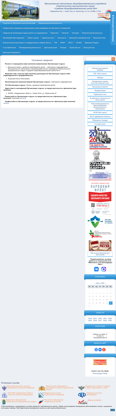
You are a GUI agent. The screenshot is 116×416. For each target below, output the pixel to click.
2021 (105, 318)
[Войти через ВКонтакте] (100, 349)
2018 (95, 320)
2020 (110, 318)
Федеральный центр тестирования (94, 393)
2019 (90, 320)
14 (103, 296)
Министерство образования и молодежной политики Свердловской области (59, 387)
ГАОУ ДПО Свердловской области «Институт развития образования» (20, 393)
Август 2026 (100, 283)
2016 (105, 320)
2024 (90, 318)
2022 (100, 318)
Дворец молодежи (94, 400)
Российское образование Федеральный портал (54, 400)
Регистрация (97, 373)
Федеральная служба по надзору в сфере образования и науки (97, 387)
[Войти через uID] (96, 349)
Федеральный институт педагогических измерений (54, 393)
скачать (22, 98)
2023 (95, 318)
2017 (100, 320)
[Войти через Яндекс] (104, 349)
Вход (105, 373)
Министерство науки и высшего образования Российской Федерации (21, 387)
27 (100, 303)
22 (107, 300)
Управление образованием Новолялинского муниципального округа (21, 400)
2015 (110, 320)
